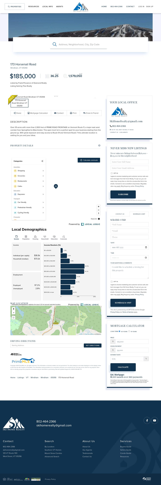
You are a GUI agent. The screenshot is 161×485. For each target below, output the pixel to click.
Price (112, 337)
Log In (141, 7)
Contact (130, 7)
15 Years (133, 331)
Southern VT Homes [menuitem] (53, 450)
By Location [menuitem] (49, 446)
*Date (112, 243)
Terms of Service (128, 312)
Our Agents (124, 132)
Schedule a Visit (139, 214)
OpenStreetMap (89, 334)
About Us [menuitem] (86, 446)
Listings (21, 377)
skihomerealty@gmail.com (54, 425)
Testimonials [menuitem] (88, 453)
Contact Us (114, 132)
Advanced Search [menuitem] (52, 456)
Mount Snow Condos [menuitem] (53, 453)
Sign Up (149, 7)
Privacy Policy (139, 186)
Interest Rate (115, 355)
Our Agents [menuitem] (87, 450)
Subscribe (123, 194)
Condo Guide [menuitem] (125, 453)
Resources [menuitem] (33, 7)
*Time (112, 253)
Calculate (123, 367)
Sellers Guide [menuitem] (125, 450)
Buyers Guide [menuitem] (125, 446)
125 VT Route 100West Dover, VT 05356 (12, 455)
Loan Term (114, 331)
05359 (53, 377)
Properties (15, 7)
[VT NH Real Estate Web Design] (147, 479)
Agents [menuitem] (59, 7)
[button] (54, 44)
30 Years (124, 331)
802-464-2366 (116, 7)
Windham (34, 377)
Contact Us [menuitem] (87, 456)
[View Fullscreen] (13, 317)
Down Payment (116, 346)
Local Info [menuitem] (47, 7)
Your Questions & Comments (121, 263)
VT (27, 377)
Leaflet (81, 334)
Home (104, 7)
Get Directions (92, 345)
